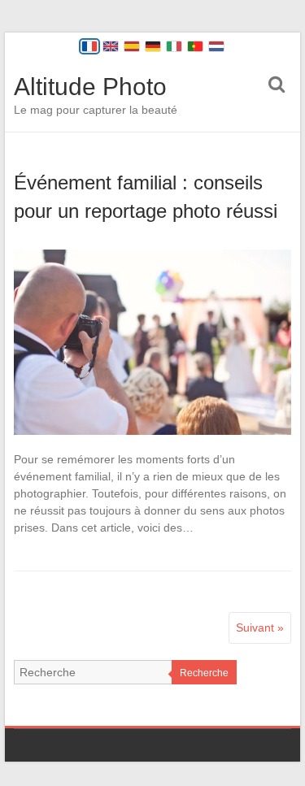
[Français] (89, 46)
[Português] (195, 46)
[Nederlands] (216, 46)
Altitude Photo (90, 86)
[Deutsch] (153, 46)
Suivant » (260, 627)
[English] (110, 46)
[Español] (132, 46)
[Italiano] (174, 46)
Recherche (204, 673)
